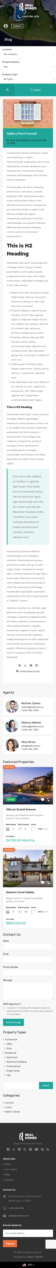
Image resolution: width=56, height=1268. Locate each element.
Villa (8, 1075)
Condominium (13, 1066)
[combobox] (28, 55)
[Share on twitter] (25, 665)
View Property (28, 797)
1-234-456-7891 (29, 749)
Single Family (13, 1070)
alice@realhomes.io (30, 746)
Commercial (11, 1039)
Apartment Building (16, 1061)
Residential (10, 1053)
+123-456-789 (16, 1208)
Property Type (9, 74)
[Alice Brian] (12, 750)
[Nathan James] (12, 711)
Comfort (9, 1102)
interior (23, 671)
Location (7, 49)
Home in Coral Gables (20, 892)
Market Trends (12, 1111)
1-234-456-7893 (30, 710)
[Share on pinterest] (36, 665)
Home (8, 1164)
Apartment (12, 1057)
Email (5, 954)
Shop (9, 1048)
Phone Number (10, 967)
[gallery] (28, 113)
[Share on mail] (31, 665)
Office (9, 1044)
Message (7, 980)
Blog (7, 1175)
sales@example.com (18, 1215)
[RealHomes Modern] (28, 10)
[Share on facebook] (19, 665)
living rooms (33, 671)
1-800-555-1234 (30, 16)
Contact (9, 1180)
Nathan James (31, 703)
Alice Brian (28, 742)
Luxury (34, 140)
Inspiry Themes (35, 1256)
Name (6, 941)
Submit (17, 26)
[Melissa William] (12, 731)
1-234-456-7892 (30, 729)
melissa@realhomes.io (32, 726)
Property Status (11, 62)
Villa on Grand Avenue (21, 809)
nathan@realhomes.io (32, 707)
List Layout (11, 1169)
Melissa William (31, 722)
